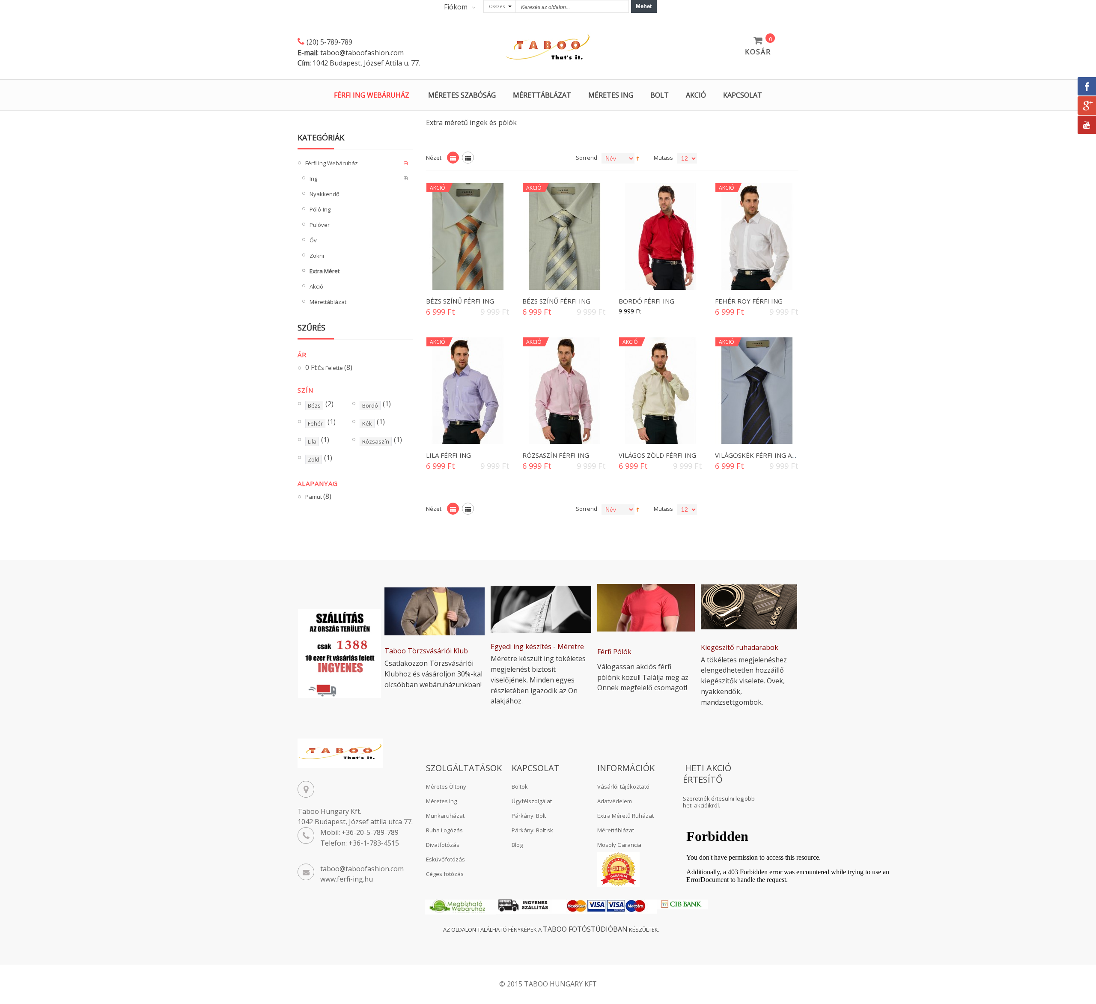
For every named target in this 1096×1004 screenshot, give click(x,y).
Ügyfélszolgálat (532, 801)
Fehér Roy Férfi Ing (749, 301)
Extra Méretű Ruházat (625, 815)
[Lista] (468, 158)
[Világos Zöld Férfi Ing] (660, 390)
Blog (517, 845)
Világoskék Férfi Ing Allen (761, 455)
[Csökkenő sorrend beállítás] (637, 157)
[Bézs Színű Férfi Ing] (467, 236)
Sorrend (586, 157)
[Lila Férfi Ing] (467, 390)
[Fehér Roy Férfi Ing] (756, 236)
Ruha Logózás (444, 830)
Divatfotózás (442, 845)
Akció (696, 95)
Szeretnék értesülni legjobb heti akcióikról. (719, 802)
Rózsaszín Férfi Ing (555, 455)
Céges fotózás (445, 874)
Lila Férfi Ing (448, 455)
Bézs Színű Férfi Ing (460, 301)
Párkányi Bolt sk (532, 830)
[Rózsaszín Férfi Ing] (564, 390)
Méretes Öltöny (446, 786)
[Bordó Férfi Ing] (660, 236)
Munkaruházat (445, 815)
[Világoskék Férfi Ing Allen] (756, 390)
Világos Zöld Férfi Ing (657, 455)
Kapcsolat (742, 95)
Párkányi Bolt (529, 815)
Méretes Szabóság (462, 95)
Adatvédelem (614, 801)
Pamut (318, 497)
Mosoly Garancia (619, 845)
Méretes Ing (610, 95)
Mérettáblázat (542, 95)
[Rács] (453, 158)
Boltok (520, 786)
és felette (328, 368)
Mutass (663, 157)
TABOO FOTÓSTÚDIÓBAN (585, 929)
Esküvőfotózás (445, 859)
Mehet (644, 6)
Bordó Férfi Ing (646, 301)
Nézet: (434, 157)
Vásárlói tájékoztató (623, 786)
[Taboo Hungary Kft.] (548, 47)
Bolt (659, 95)
